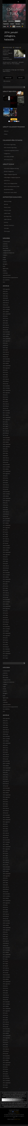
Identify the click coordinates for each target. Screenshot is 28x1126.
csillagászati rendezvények (8, 252)
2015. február (6, 595)
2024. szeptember (7, 338)
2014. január (5, 624)
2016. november (6, 547)
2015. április (5, 590)
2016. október (6, 550)
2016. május (5, 561)
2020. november (6, 440)
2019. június (5, 478)
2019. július (5, 475)
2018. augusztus (6, 500)
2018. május (5, 507)
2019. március (6, 484)
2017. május (5, 534)
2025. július (5, 316)
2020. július (5, 449)
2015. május (5, 588)
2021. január (5, 435)
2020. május (5, 453)
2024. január (5, 356)
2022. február (6, 406)
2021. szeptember (7, 417)
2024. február (6, 354)
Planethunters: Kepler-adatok (10, 192)
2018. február (6, 514)
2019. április (5, 482)
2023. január (5, 383)
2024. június (5, 345)
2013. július (5, 637)
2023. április (5, 377)
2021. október (6, 415)
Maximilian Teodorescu (9, 225)
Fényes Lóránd (7, 207)
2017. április (5, 536)
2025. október (6, 311)
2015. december (6, 572)
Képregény (18, 23)
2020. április (5, 455)
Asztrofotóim (11, 21)
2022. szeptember (7, 390)
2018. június (5, 505)
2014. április (5, 617)
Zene (23, 23)
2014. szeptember (7, 606)
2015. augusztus (6, 581)
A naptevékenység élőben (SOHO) (11, 150)
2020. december (6, 437)
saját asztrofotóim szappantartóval (10, 277)
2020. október (6, 442)
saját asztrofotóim (7, 275)
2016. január (5, 570)
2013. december (6, 626)
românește (5, 273)
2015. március (6, 592)
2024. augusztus (6, 341)
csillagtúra (17, 47)
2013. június (5, 640)
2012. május (5, 658)
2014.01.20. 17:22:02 (8, 47)
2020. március (6, 457)
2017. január (5, 543)
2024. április (5, 350)
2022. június (5, 397)
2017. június (5, 532)
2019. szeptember (7, 471)
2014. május (5, 615)
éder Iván (6, 204)
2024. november (6, 334)
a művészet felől (6, 241)
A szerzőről (18, 26)
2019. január (5, 489)
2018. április (5, 509)
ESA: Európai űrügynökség (9, 144)
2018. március (6, 511)
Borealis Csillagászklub (9, 171)
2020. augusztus (6, 446)
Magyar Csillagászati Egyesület (10, 174)
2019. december (6, 464)
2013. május (5, 642)
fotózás (4, 259)
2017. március (6, 538)
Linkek (4, 26)
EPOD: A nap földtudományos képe (11, 186)
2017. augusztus (6, 527)
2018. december (6, 491)
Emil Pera (6, 222)
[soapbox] (19, 91)
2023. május (5, 374)
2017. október (6, 523)
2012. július (5, 655)
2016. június (5, 559)
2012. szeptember (7, 653)
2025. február (6, 327)
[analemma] (6, 108)
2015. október (6, 577)
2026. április (5, 298)
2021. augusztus (6, 419)
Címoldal (5, 21)
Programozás (6, 23)
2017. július (5, 529)
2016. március (6, 565)
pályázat (4, 270)
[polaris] (13, 96)
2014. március (6, 619)
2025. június (5, 318)
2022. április (5, 401)
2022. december (6, 386)
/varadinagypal (16, 1111)
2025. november (6, 309)
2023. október (6, 363)
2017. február (6, 541)
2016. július (5, 556)
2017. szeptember (7, 525)
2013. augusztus (6, 635)
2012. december (6, 649)
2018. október (6, 496)
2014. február (6, 622)
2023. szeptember (7, 365)
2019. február (6, 487)
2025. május (5, 320)
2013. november (6, 628)
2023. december (6, 359)
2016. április (5, 563)
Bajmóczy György (7, 201)
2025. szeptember (7, 314)
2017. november (6, 520)
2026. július (5, 291)
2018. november (6, 493)
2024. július (5, 343)
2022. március (6, 404)
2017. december (6, 518)
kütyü (4, 266)
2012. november (6, 651)
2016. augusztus (6, 554)
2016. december (6, 545)
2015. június (5, 586)
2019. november (6, 466)
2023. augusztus (6, 368)
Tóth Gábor (6, 228)
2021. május (5, 426)
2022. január (5, 408)
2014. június (5, 613)
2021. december (6, 410)
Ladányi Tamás (7, 213)
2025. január (5, 329)
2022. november (6, 388)
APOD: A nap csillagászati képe (10, 183)
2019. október (6, 469)
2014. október (6, 604)
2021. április (5, 428)
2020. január (5, 462)
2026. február (6, 302)
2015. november (6, 574)
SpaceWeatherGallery (8, 189)
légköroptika (5, 268)
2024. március (6, 352)
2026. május (5, 296)
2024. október (6, 336)
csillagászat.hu (7, 153)
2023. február (6, 381)
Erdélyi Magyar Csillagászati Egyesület (12, 177)
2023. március (6, 379)
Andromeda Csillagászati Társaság (11, 168)
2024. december (6, 332)
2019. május (5, 480)
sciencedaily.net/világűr (9, 156)
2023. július (5, 370)
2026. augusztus (6, 289)
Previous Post (8, 77)
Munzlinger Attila (7, 216)
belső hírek (5, 246)
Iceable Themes (17, 1119)
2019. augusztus (6, 473)
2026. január (5, 305)
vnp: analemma (6, 279)
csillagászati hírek (6, 250)
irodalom (5, 261)
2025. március (6, 325)
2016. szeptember (7, 552)
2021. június (5, 424)
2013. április (5, 644)
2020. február (6, 460)
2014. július (5, 610)
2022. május (5, 399)
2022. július (5, 395)
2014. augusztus (6, 608)
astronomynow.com (8, 159)
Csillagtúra (17, 21)
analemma (5, 243)
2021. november (6, 413)
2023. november (6, 361)
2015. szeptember (7, 579)
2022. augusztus (6, 392)
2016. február (6, 568)
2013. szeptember (7, 633)
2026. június (5, 293)
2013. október (6, 631)
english (4, 257)
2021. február (6, 433)
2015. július (5, 583)
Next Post (20, 77)
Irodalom (12, 23)
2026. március (6, 300)
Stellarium (6, 131)
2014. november (6, 601)
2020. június (5, 451)
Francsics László (7, 210)
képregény (5, 264)
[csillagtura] (20, 96)
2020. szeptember (7, 444)
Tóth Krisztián (7, 231)
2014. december (6, 599)
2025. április (5, 323)
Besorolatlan (5, 248)
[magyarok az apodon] (13, 108)
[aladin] (6, 96)
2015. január (5, 597)
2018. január (5, 516)
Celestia (5, 134)
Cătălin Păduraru (7, 219)
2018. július (5, 502)
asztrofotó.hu (7, 180)
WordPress (18, 1113)
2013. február (6, 646)
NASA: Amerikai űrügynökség (10, 147)
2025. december (6, 307)
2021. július (5, 422)
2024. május (5, 347)
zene (4, 282)
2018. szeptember (7, 498)
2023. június (5, 372)
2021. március (6, 431)
